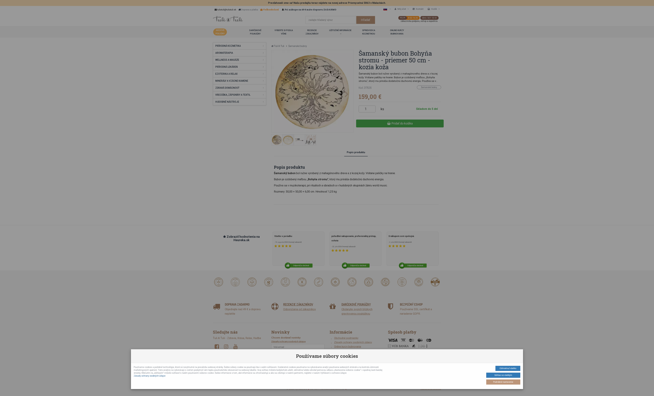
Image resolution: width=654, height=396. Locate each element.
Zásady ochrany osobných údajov (150, 376)
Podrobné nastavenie (503, 382)
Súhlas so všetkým (503, 375)
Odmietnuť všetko (508, 368)
